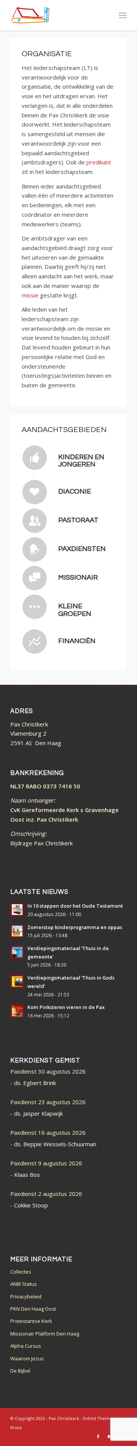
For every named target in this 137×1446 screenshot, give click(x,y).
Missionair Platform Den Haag (44, 1333)
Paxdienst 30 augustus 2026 (48, 1071)
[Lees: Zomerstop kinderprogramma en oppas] (17, 931)
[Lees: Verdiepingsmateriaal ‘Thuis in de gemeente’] (17, 952)
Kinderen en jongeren (81, 460)
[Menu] (123, 15)
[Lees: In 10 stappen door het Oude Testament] (17, 909)
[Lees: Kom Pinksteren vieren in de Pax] (17, 1011)
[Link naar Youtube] (109, 1436)
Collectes (20, 1271)
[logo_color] (57, 15)
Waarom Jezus (27, 1358)
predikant (98, 162)
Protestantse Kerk (31, 1321)
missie (30, 295)
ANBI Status (23, 1283)
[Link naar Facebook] (98, 1436)
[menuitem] (123, 15)
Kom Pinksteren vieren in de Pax (66, 1007)
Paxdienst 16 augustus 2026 (48, 1132)
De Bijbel (20, 1370)
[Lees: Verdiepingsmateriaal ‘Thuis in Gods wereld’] (17, 981)
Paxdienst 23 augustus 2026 (48, 1102)
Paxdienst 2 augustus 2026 (46, 1193)
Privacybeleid (25, 1296)
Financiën (77, 641)
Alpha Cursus (25, 1345)
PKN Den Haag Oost (33, 1308)
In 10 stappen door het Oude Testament (75, 905)
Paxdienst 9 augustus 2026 (46, 1163)
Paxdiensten (82, 548)
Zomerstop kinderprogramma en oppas (74, 927)
